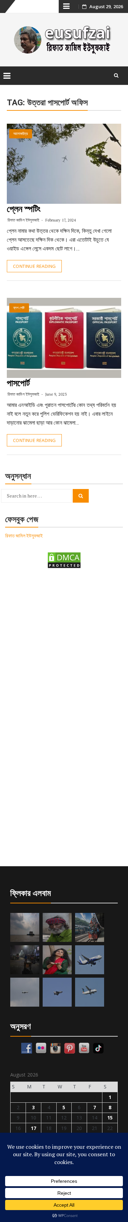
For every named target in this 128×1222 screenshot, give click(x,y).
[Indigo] (89, 959)
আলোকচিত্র (20, 134)
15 (110, 1117)
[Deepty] (57, 959)
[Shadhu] (57, 927)
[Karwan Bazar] (24, 959)
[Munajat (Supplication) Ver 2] (89, 927)
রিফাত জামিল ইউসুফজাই (23, 220)
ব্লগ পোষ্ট (19, 308)
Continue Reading (34, 266)
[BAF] (24, 992)
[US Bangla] (89, 992)
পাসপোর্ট (18, 383)
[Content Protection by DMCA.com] (64, 559)
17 (33, 1128)
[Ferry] (24, 927)
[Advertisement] (64, 645)
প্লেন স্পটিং (24, 209)
